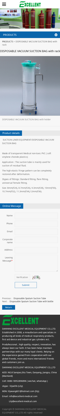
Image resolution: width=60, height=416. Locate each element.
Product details (11, 133)
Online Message (11, 206)
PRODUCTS (7, 41)
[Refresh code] (36, 277)
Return (8, 307)
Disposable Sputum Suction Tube (30, 298)
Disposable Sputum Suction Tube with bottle (31, 301)
